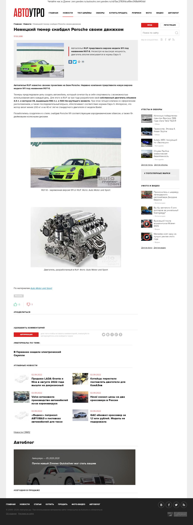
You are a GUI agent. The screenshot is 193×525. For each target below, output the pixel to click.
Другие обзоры (161, 165)
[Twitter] (74, 62)
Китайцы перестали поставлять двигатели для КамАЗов (107, 382)
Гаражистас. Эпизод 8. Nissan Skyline (164, 130)
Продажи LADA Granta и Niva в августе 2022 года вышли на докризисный (48, 382)
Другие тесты (147, 165)
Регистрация (170, 25)
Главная (53, 13)
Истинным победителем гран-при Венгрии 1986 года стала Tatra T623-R (165, 118)
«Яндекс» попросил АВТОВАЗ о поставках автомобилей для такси (47, 418)
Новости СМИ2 (22, 432)
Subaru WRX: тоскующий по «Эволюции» (165, 141)
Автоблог (173, 13)
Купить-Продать (118, 13)
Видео (159, 13)
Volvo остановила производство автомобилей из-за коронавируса (50, 400)
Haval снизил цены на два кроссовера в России (107, 398)
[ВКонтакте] (70, 62)
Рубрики (136, 13)
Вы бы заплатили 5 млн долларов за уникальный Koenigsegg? (166, 210)
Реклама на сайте (26, 513)
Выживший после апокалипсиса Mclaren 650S (164, 223)
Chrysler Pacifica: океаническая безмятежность (161, 154)
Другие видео (160, 248)
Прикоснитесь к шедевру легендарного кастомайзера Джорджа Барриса (166, 196)
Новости (68, 13)
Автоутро (12, 503)
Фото (149, 13)
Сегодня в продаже (27, 490)
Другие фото (146, 248)
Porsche (18, 296)
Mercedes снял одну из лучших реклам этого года (165, 236)
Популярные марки (158, 173)
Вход (149, 25)
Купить (50, 504)
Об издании (11, 513)
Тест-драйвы (85, 13)
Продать (62, 504)
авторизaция (26, 335)
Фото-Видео (78, 504)
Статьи (37, 504)
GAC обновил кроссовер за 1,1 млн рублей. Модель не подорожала (108, 418)
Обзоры (100, 13)
